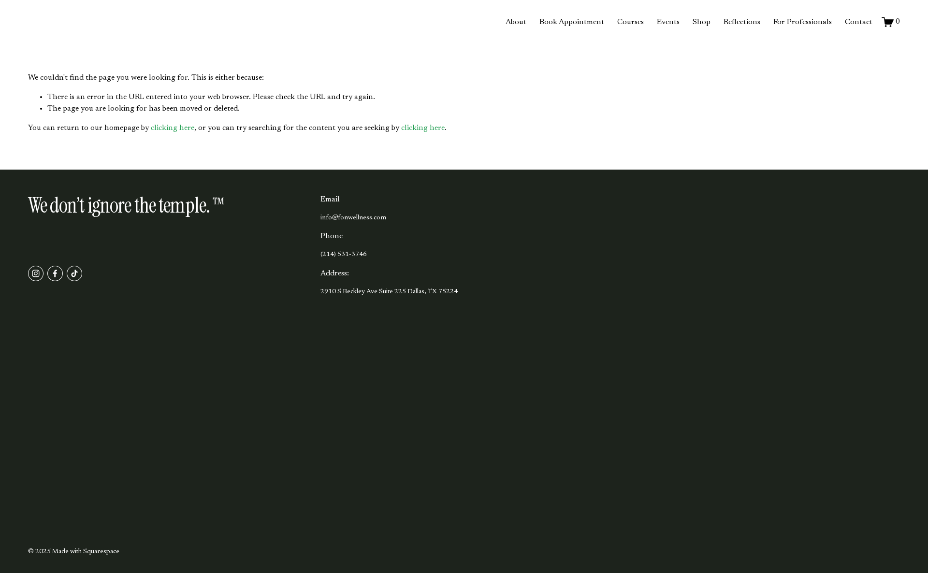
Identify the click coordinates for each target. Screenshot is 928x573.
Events (668, 22)
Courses (630, 22)
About (516, 22)
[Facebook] (55, 273)
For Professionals (802, 22)
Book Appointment (571, 22)
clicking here (172, 128)
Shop (701, 22)
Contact (858, 22)
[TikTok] (74, 273)
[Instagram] (36, 273)
